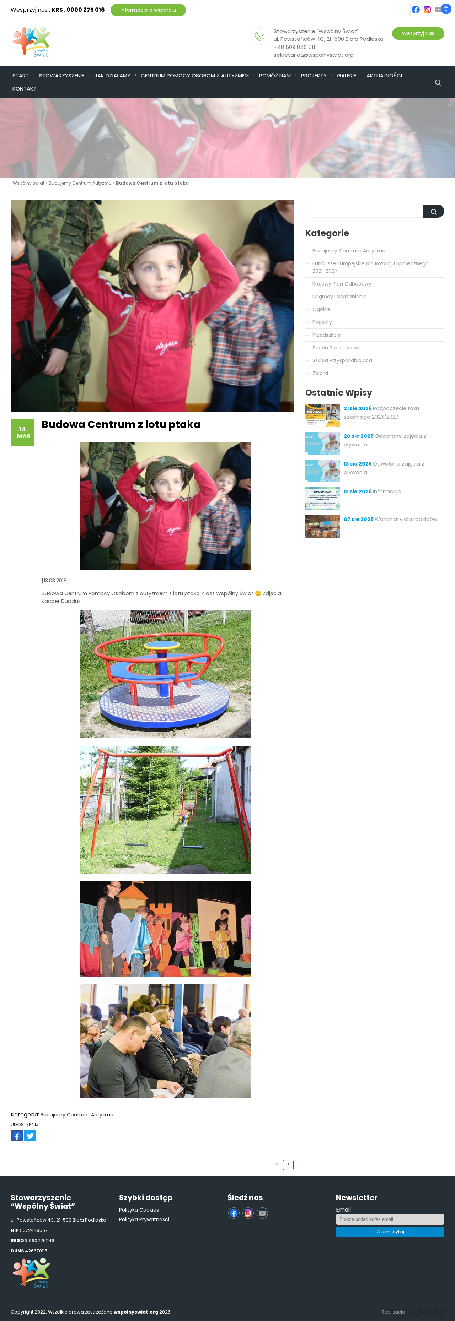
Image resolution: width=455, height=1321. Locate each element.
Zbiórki (320, 373)
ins (431, 5)
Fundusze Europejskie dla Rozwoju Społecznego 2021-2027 (370, 267)
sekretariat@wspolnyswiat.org (314, 55)
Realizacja (393, 1312)
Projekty (322, 322)
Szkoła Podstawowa (336, 347)
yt (443, 5)
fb (420, 5)
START (20, 75)
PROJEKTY (314, 75)
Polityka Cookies (139, 1209)
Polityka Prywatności (144, 1219)
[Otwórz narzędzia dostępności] (446, 9)
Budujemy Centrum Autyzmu (80, 183)
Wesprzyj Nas (418, 33)
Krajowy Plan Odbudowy (341, 283)
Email (343, 1210)
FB (13, 1132)
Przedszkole (326, 334)
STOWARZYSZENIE (61, 75)
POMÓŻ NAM (275, 75)
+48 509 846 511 (294, 47)
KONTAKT (24, 88)
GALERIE (346, 75)
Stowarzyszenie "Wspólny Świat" (316, 31)
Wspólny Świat (28, 183)
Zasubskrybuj (390, 1231)
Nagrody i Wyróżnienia (339, 296)
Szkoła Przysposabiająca (342, 360)
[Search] (449, 75)
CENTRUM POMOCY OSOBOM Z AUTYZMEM (195, 75)
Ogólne (321, 309)
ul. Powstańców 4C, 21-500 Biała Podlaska (329, 39)
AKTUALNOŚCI (384, 75)
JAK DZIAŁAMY (112, 75)
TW (26, 1132)
